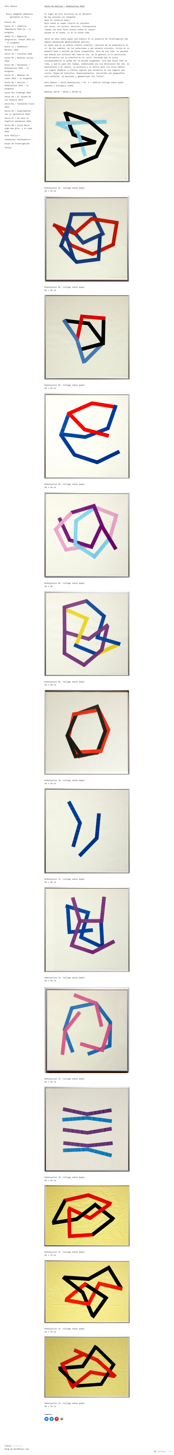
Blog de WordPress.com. (17, 1449)
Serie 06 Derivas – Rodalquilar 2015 (64, 6)
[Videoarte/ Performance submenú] (30, 139)
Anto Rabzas (11, 6)
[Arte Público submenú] (19, 135)
